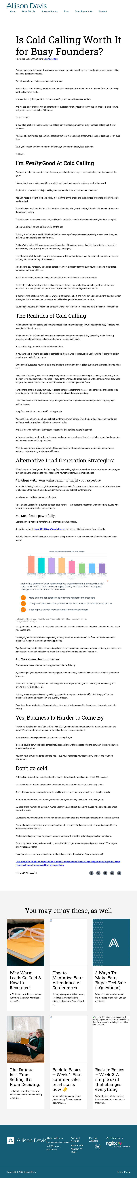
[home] (26, 1143)
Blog (66, 11)
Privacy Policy (123, 1172)
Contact (103, 11)
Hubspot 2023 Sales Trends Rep (46, 529)
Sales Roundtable (84, 11)
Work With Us (28, 11)
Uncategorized (51, 59)
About (13, 11)
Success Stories (50, 11)
